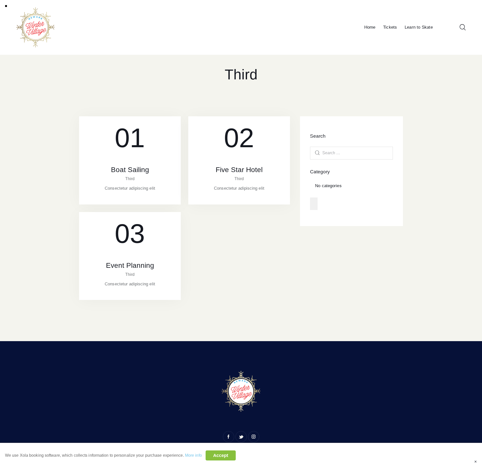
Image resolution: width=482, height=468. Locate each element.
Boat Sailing (130, 170)
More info (193, 455)
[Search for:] (351, 152)
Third (130, 179)
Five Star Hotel (239, 170)
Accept (220, 455)
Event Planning (130, 265)
